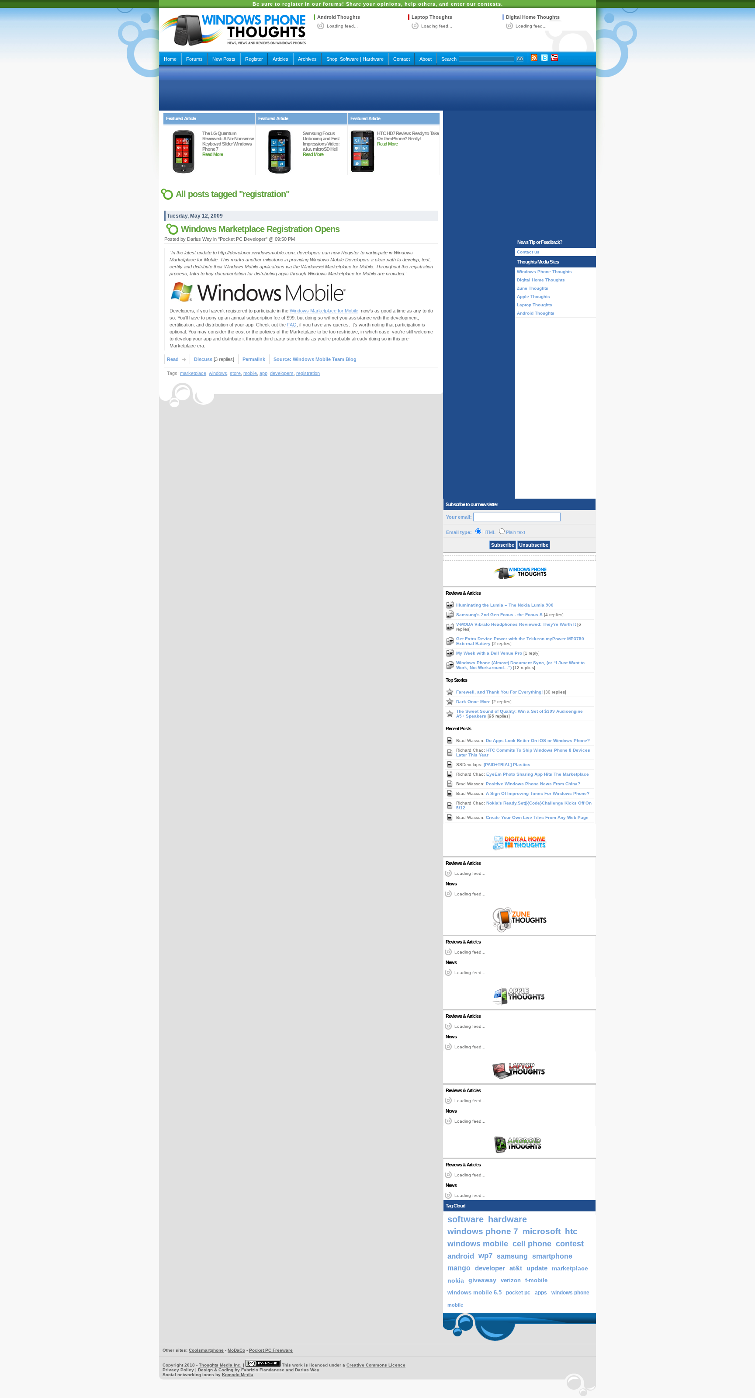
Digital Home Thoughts (533, 17)
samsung (512, 1256)
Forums (194, 59)
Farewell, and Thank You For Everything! (500, 692)
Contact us (528, 252)
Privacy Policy (178, 1369)
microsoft (542, 1231)
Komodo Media (237, 1374)
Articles (280, 59)
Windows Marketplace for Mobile (324, 310)
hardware (507, 1219)
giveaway (482, 1280)
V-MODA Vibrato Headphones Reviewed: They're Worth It (516, 624)
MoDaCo (236, 1350)
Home (170, 59)
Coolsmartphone (206, 1350)
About (425, 59)
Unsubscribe (533, 545)
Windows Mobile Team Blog (325, 359)
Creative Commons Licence (375, 1365)
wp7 (485, 1256)
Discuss (203, 359)
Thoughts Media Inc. (220, 1365)
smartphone (552, 1256)
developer (490, 1268)
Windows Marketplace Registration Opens (260, 229)
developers (282, 373)
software (465, 1219)
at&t (515, 1268)
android (460, 1256)
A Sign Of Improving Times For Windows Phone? (537, 793)
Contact (401, 59)
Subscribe (502, 545)
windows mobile (477, 1243)
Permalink (253, 359)
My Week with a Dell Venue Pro (489, 653)
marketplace (193, 373)
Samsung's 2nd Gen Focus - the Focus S (500, 614)
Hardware (373, 59)
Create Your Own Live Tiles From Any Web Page (537, 817)
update (536, 1268)
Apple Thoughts (533, 296)
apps (541, 1293)
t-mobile (536, 1280)
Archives (307, 59)
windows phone (570, 1292)
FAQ (292, 324)
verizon (511, 1280)
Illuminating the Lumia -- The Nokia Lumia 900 (505, 605)
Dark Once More (474, 701)
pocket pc (518, 1293)
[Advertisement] (377, 88)
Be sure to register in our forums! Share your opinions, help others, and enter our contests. (378, 4)
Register (254, 59)
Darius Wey (307, 1369)
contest (570, 1243)
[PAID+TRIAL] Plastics (507, 764)
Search (449, 59)
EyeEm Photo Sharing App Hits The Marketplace (537, 774)
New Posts (224, 59)
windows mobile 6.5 (474, 1293)
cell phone (532, 1243)
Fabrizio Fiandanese (262, 1369)
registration (308, 373)
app (263, 373)
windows (218, 373)
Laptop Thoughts (432, 17)
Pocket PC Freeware (271, 1350)
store (235, 373)
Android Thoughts (338, 17)
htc (571, 1231)
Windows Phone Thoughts (544, 271)
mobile (250, 373)
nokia (455, 1280)
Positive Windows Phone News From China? (533, 783)
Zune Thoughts (532, 288)
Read (173, 359)
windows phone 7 (482, 1231)
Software (349, 59)
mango (459, 1268)
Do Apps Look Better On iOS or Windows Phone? (538, 740)
